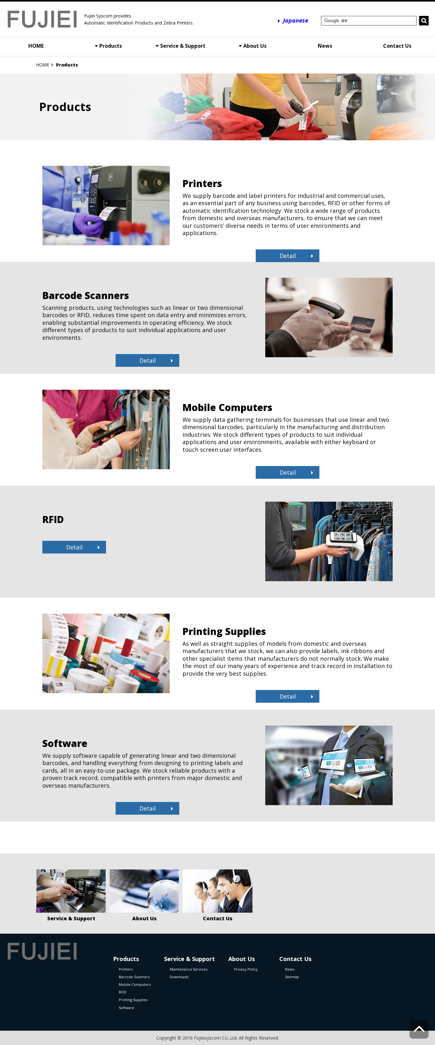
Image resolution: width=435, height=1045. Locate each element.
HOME (36, 45)
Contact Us (397, 45)
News (325, 45)
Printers (125, 969)
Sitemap (292, 976)
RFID (122, 992)
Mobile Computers (135, 984)
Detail (288, 256)
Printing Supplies (133, 999)
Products (110, 45)
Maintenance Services (188, 969)
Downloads (179, 976)
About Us (255, 45)
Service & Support (182, 45)
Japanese (295, 20)
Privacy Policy (246, 969)
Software (126, 1007)
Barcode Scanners (134, 976)
